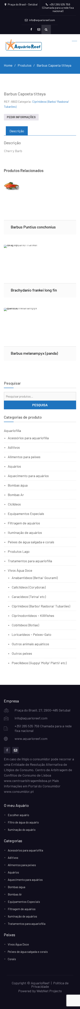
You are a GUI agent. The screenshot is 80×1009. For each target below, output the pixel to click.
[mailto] (15, 750)
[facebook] (7, 750)
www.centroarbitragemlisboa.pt (27, 780)
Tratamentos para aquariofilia (30, 561)
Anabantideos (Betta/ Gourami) (35, 578)
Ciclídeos (14, 504)
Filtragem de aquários (24, 523)
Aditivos (14, 447)
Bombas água (18, 485)
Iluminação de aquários (25, 532)
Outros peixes (22, 653)
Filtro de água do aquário (23, 822)
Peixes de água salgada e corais (31, 542)
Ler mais (40, 201)
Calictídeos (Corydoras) (29, 587)
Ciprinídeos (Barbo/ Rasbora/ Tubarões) (41, 606)
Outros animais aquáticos (30, 644)
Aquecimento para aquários (28, 476)
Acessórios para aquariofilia (28, 438)
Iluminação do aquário (22, 829)
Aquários (14, 466)
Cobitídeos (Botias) (25, 625)
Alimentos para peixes (24, 457)
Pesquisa (40, 405)
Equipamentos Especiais (26, 513)
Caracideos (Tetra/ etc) (29, 596)
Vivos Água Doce (20, 570)
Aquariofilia (12, 430)
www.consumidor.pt (19, 791)
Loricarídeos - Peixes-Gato (31, 634)
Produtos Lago (19, 551)
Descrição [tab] (17, 131)
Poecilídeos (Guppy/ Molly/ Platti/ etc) (39, 663)
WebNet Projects (49, 991)
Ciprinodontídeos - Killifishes (33, 615)
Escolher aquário (18, 815)
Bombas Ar (16, 495)
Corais (12, 959)
